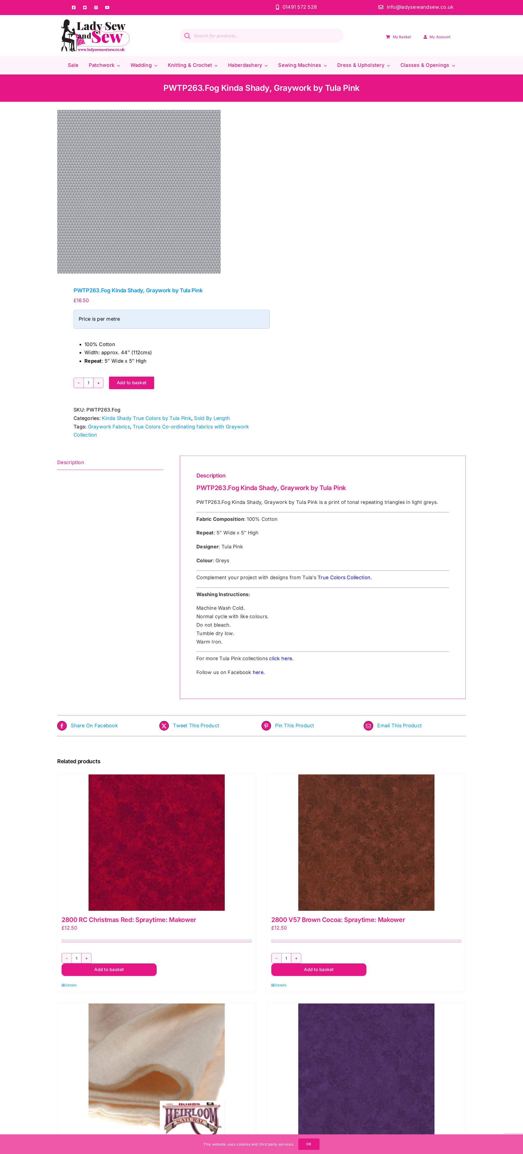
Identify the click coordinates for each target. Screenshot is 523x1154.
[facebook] (73, 7)
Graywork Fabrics (109, 426)
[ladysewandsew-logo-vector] (95, 22)
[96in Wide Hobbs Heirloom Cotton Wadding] (156, 1071)
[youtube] (107, 7)
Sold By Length (212, 418)
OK (308, 1144)
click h (276, 658)
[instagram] (96, 7)
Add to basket (131, 382)
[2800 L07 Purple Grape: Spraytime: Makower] (366, 1071)
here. (259, 672)
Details (71, 985)
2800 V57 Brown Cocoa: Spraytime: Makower (338, 920)
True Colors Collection (344, 577)
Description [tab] (70, 462)
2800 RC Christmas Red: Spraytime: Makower (129, 920)
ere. (288, 658)
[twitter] (85, 7)
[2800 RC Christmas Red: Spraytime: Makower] (156, 842)
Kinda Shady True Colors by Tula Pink (146, 418)
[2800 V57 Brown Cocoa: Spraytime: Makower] (366, 842)
